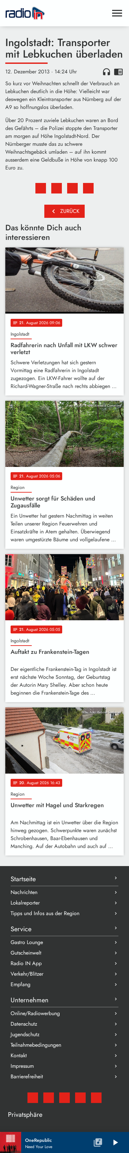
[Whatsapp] (80, 1097)
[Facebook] (48, 1097)
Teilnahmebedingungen (36, 1045)
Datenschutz (24, 1024)
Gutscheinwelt (26, 953)
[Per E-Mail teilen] (88, 188)
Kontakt (19, 1055)
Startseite (23, 879)
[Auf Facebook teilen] (40, 188)
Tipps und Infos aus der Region (45, 913)
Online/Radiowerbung (35, 1013)
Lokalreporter (25, 903)
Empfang (20, 984)
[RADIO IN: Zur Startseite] (56, 13)
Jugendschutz (25, 1034)
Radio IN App (26, 963)
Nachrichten (24, 892)
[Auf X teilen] (56, 188)
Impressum (22, 1066)
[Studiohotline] (96, 1097)
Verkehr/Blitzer (27, 974)
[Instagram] (64, 1097)
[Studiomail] (32, 1097)
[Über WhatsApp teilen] (72, 188)
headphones (106, 71)
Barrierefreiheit (27, 1076)
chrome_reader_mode (118, 71)
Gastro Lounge (27, 942)
